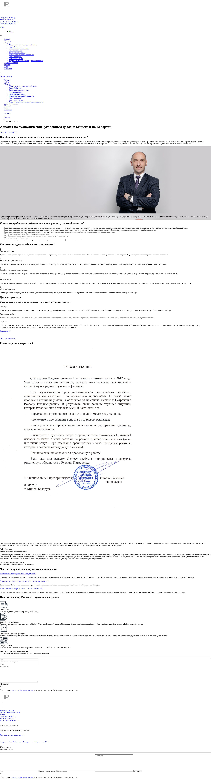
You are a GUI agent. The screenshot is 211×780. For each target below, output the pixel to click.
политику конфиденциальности (22, 690)
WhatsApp (3, 21)
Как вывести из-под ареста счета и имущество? (17, 574)
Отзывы (7, 65)
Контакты (8, 69)
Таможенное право (16, 59)
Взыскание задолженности (19, 49)
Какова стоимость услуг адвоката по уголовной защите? (21, 589)
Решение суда (5, 331)
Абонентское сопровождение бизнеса (23, 45)
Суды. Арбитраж (15, 47)
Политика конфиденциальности (12, 735)
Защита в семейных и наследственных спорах (26, 61)
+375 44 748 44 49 (6, 19)
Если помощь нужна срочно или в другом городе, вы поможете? (24, 581)
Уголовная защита (15, 51)
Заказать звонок (6, 76)
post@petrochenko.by (7, 17)
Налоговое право (15, 57)
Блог (6, 67)
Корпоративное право (17, 53)
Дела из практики (11, 63)
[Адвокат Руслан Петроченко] (6, 16)
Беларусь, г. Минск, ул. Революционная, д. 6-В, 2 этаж (10, 712)
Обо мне (7, 41)
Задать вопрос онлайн (8, 132)
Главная (7, 39)
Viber (9, 21)
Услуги (7, 43)
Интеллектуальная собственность (21, 55)
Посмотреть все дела (7, 338)
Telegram (14, 21)
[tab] (105, 574)
